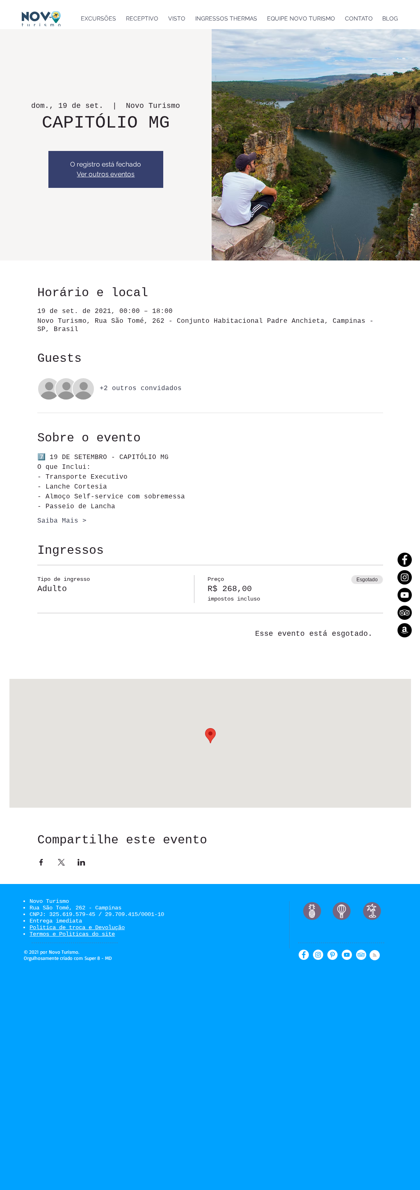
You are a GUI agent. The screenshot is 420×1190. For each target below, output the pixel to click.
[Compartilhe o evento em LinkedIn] (81, 862)
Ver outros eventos (106, 174)
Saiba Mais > (62, 521)
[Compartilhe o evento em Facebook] (41, 862)
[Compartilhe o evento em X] (61, 862)
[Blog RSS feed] (375, 955)
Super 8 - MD (98, 958)
